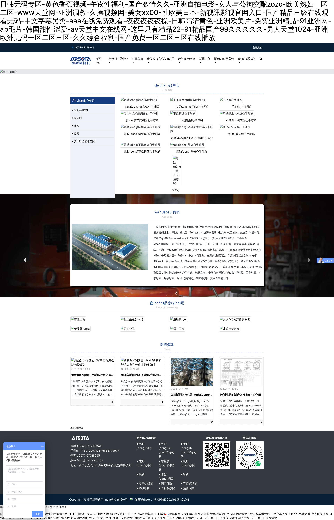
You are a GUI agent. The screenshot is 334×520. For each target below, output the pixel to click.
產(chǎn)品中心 (118, 58)
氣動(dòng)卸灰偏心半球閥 (142, 106)
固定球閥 (166, 483)
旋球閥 (78, 118)
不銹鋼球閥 (190, 483)
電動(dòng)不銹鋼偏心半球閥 (142, 151)
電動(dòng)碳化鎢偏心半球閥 (142, 133)
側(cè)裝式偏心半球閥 (241, 133)
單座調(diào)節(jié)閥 (166, 465)
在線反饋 (257, 47)
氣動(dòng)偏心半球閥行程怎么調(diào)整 (98, 375)
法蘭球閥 (188, 488)
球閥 (76, 125)
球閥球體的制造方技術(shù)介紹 (240, 394)
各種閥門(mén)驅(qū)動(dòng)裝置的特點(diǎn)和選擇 (205, 394)
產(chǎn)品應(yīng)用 (160, 58)
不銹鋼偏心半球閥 (192, 120)
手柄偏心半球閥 (241, 106)
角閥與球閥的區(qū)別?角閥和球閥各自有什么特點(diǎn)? (157, 375)
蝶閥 (76, 133)
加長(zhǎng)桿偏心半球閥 (192, 106)
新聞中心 (204, 58)
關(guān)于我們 (224, 58)
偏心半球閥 (81, 110)
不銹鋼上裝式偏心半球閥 (241, 120)
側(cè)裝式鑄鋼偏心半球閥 (142, 120)
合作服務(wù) (186, 58)
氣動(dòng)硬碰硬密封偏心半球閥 (192, 138)
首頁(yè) (98, 61)
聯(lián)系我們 (247, 58)
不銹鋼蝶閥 (168, 488)
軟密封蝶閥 (146, 483)
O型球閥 (144, 488)
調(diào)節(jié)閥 (84, 141)
